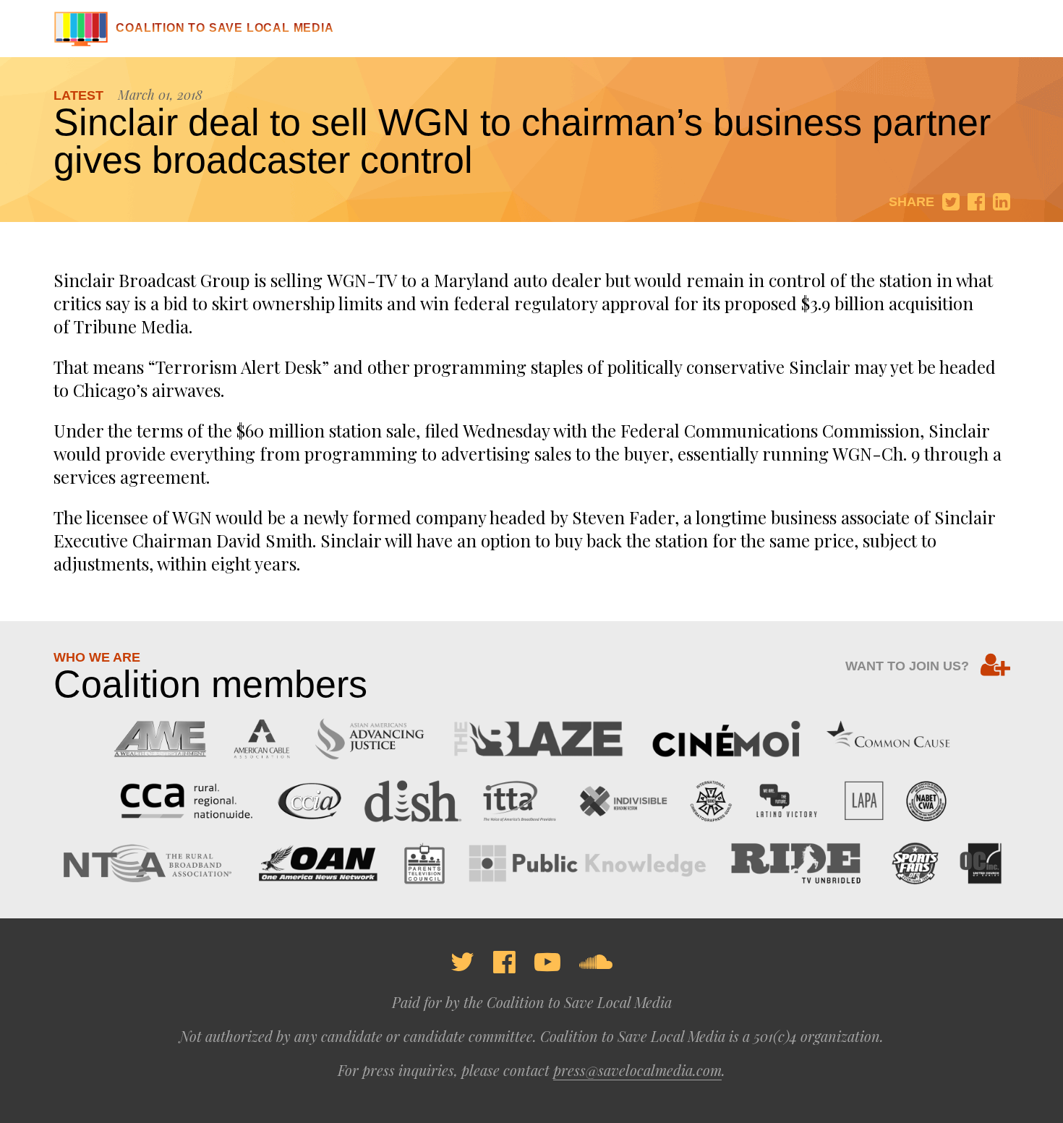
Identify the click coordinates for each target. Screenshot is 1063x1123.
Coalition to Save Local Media (224, 28)
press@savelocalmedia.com (637, 1070)
